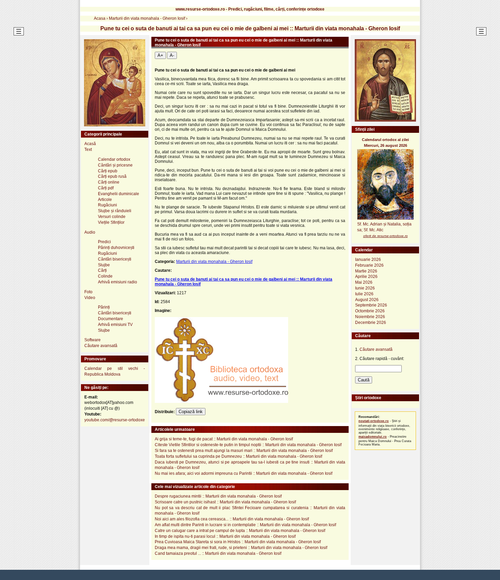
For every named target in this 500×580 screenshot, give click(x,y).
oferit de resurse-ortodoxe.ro (385, 236)
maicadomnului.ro (373, 436)
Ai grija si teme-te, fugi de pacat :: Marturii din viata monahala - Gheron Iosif (224, 439)
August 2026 (367, 299)
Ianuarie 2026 (368, 259)
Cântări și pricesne (115, 165)
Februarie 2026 (369, 265)
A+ (160, 55)
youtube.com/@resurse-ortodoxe (114, 420)
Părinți (104, 307)
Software (92, 340)
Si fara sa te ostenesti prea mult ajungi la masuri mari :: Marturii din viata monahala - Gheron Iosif (244, 450)
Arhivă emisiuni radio (117, 282)
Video (89, 297)
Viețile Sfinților (111, 222)
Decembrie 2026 (370, 322)
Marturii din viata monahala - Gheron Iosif (214, 261)
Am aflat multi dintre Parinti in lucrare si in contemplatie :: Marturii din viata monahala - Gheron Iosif (245, 524)
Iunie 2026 (365, 288)
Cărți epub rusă (112, 176)
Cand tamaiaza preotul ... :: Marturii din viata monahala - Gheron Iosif (218, 553)
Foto (88, 291)
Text (88, 149)
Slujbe (104, 265)
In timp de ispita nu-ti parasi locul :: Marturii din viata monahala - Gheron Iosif (225, 536)
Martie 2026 (366, 271)
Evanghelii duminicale (118, 193)
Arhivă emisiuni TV (115, 324)
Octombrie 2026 (370, 311)
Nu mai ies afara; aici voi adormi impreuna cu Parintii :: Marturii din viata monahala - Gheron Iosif (243, 473)
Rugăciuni (107, 205)
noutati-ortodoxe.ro (374, 421)
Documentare (110, 318)
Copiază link (191, 411)
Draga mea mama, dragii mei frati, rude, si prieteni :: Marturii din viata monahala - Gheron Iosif (241, 547)
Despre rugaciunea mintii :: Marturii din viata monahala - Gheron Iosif (218, 496)
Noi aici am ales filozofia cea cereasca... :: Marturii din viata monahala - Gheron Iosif (232, 519)
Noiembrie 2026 (370, 316)
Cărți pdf (106, 188)
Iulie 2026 (364, 294)
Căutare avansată (100, 345)
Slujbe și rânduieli (114, 210)
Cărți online (108, 182)
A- (172, 55)
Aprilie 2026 (366, 276)
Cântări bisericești (114, 259)
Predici (104, 241)
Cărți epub (107, 171)
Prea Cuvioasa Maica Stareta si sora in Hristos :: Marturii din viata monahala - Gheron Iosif (238, 541)
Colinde (105, 276)
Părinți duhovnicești (116, 247)
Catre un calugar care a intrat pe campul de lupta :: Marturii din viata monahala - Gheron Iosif (240, 530)
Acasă (90, 143)
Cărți (102, 270)
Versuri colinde (112, 216)
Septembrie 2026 (371, 305)
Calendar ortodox (114, 159)
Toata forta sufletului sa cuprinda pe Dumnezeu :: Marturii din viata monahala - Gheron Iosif (238, 456)
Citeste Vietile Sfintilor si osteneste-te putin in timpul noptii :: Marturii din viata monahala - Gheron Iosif (248, 444)
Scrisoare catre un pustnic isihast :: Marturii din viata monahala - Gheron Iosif (225, 502)
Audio (89, 232)
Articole (105, 199)
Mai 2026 (363, 282)
